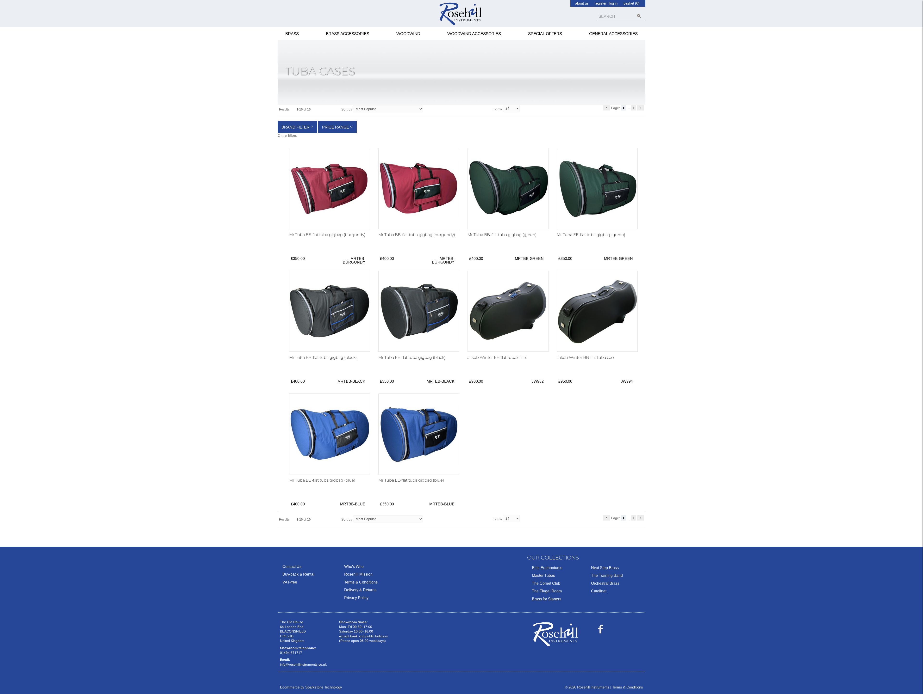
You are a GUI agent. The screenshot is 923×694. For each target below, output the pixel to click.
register (600, 3)
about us (582, 3)
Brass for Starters (546, 599)
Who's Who (354, 567)
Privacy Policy (356, 598)
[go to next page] (640, 108)
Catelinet (598, 591)
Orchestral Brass (605, 583)
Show (498, 109)
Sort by (346, 109)
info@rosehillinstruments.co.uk (303, 664)
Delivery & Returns (360, 590)
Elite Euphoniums (547, 568)
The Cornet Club (546, 583)
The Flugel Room (547, 591)
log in (613, 3)
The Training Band (607, 575)
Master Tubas (543, 575)
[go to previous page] (606, 108)
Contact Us (291, 567)
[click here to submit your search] (639, 16)
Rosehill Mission (358, 574)
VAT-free (289, 582)
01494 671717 (291, 653)
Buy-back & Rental (298, 574)
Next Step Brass (605, 568)
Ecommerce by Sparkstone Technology (311, 687)
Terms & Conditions (361, 582)
